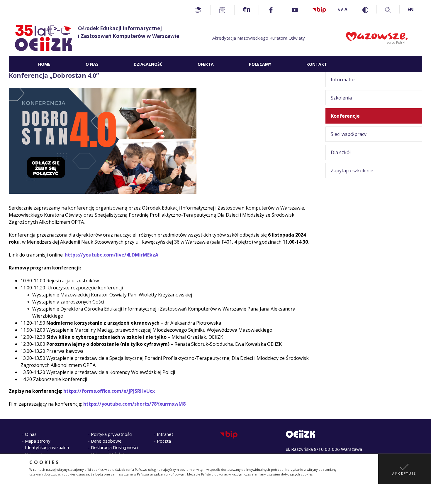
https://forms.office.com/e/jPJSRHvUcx (109, 391)
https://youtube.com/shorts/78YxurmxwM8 (134, 404)
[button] (404, 469)
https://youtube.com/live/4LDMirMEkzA (111, 255)
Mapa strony (37, 441)
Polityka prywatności (111, 434)
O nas (31, 434)
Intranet (165, 434)
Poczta (164, 441)
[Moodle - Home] (246, 10)
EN (411, 9)
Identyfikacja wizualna (47, 447)
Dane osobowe (106, 441)
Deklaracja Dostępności (114, 447)
